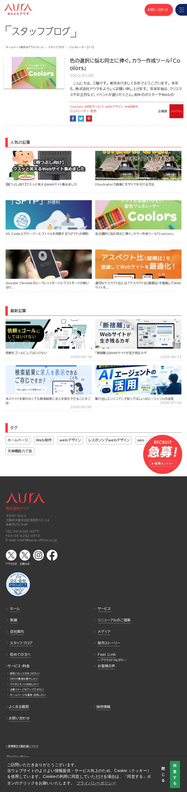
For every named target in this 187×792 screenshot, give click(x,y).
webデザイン (114, 106)
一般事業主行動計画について (22, 746)
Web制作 (131, 106)
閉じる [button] (163, 774)
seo (140, 440)
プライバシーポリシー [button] (96, 783)
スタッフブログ (56, 47)
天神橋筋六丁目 (20, 451)
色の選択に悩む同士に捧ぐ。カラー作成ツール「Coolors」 (125, 64)
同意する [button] (175, 774)
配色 (94, 110)
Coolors (76, 106)
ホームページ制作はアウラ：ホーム (25, 47)
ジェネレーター (79, 110)
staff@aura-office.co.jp (37, 540)
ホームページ (18, 440)
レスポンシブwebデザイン (109, 440)
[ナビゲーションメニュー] (181, 10)
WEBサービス (94, 106)
